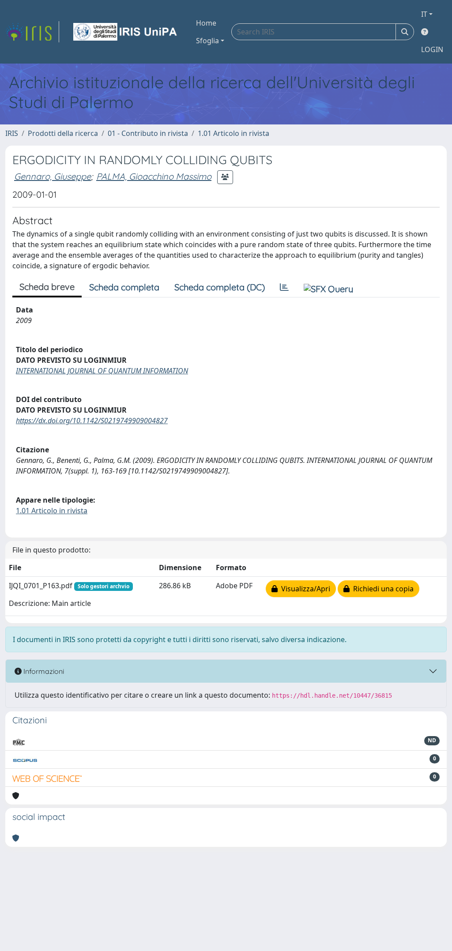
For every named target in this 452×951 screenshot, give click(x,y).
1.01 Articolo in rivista (233, 133)
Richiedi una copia (382, 589)
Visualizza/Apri (304, 589)
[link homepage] (32, 31)
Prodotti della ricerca (63, 133)
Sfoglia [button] (207, 40)
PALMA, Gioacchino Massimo (153, 176)
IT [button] (424, 14)
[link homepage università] (125, 31)
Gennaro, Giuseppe (52, 176)
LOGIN (432, 49)
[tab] (284, 287)
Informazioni (43, 671)
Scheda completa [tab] (124, 287)
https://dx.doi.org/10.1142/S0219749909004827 (92, 420)
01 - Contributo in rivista (148, 133)
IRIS (11, 133)
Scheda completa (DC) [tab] (219, 287)
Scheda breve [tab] (47, 286)
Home (206, 23)
